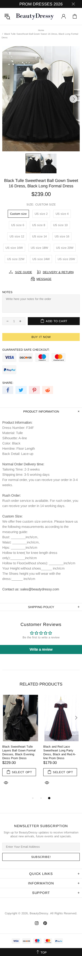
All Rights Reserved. (63, 913)
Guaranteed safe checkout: (26, 349)
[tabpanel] (20, 745)
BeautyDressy (35, 16)
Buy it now (41, 337)
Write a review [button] (41, 649)
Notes (7, 292)
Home (41, 30)
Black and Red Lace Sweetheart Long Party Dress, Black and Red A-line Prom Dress (59, 752)
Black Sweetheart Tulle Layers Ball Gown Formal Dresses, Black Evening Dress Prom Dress (19, 752)
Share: (7, 382)
